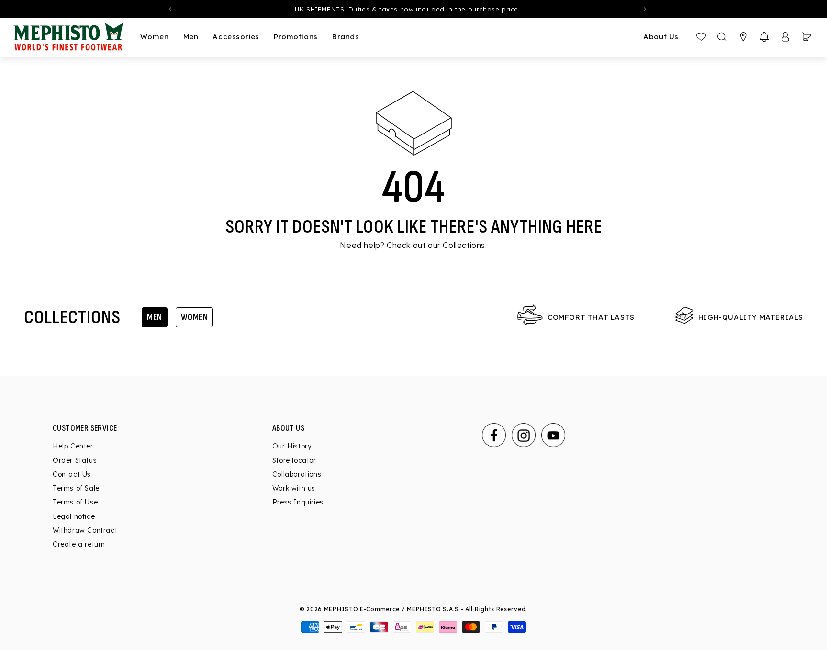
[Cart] (806, 36)
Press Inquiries (298, 502)
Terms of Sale (76, 488)
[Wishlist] (701, 36)
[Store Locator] (743, 36)
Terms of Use (75, 502)
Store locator (294, 460)
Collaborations (296, 474)
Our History (292, 446)
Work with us (293, 488)
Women (194, 317)
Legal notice (74, 516)
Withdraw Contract (85, 530)
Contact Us (72, 474)
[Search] (722, 36)
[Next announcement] (645, 9)
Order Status (75, 460)
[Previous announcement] (169, 9)
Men (154, 317)
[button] (764, 36)
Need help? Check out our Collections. (413, 245)
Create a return (79, 544)
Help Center (73, 446)
